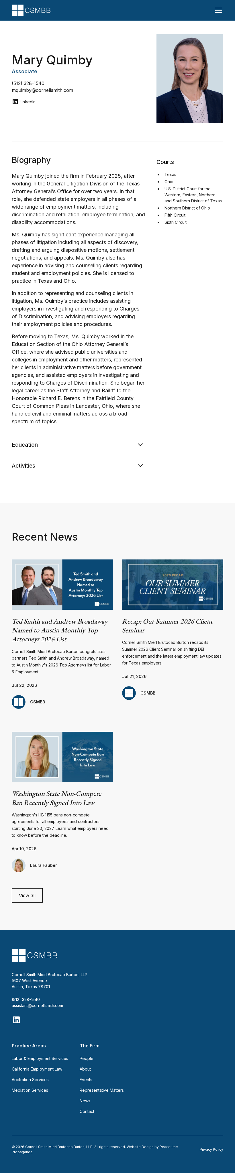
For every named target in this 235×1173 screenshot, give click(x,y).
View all (27, 895)
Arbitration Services (30, 1079)
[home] (31, 10)
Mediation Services (30, 1090)
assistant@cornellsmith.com (37, 1005)
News (85, 1100)
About (85, 1069)
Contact (87, 1111)
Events (86, 1079)
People (86, 1058)
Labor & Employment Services (40, 1058)
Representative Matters (102, 1090)
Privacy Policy (211, 1149)
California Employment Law (37, 1069)
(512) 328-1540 (26, 999)
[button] (217, 10)
